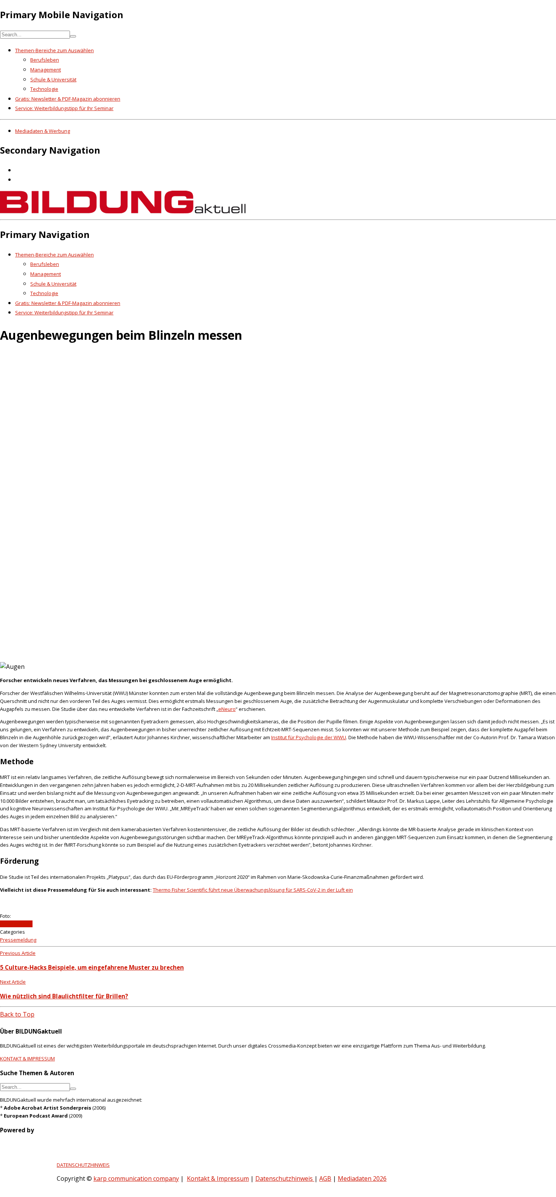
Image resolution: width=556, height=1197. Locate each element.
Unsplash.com (16, 923)
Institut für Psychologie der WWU (308, 737)
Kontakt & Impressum (218, 1178)
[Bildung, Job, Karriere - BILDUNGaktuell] (122, 211)
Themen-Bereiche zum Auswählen (54, 50)
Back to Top (17, 1014)
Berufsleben (44, 59)
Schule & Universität (53, 79)
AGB (325, 1178)
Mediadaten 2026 (362, 1178)
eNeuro (227, 709)
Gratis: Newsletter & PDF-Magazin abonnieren (67, 98)
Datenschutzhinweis (284, 1178)
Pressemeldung (18, 939)
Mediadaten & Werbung (42, 130)
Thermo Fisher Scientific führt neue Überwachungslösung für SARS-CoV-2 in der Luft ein (253, 889)
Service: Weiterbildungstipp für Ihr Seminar (64, 108)
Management (45, 69)
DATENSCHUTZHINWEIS (83, 1164)
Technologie (44, 89)
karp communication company (136, 1178)
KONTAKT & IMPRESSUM (27, 1058)
